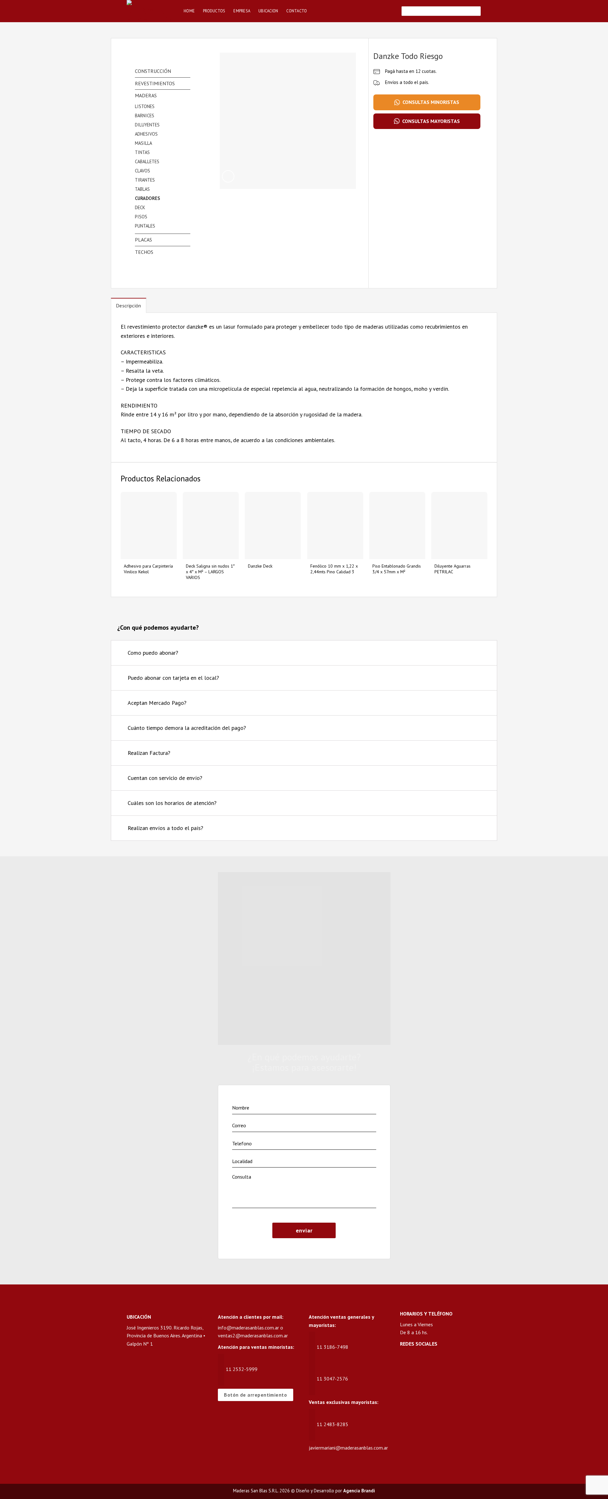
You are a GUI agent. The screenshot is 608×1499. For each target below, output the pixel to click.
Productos (214, 11)
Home (189, 11)
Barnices (144, 116)
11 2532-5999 (241, 1369)
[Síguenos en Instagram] (417, 1361)
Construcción (153, 71)
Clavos (142, 171)
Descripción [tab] (128, 305)
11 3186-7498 (332, 1347)
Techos (144, 252)
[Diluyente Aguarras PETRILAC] (459, 525)
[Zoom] (228, 176)
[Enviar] (475, 11)
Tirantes (145, 180)
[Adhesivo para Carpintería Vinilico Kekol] (149, 525)
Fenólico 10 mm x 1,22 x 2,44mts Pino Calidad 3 (334, 569)
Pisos (141, 217)
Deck (140, 207)
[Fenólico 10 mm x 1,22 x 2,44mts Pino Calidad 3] (335, 525)
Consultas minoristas (430, 102)
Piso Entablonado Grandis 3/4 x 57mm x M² (396, 569)
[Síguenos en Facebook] (405, 1361)
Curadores (147, 198)
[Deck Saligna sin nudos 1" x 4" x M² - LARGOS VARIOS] (211, 525)
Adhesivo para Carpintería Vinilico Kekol (148, 569)
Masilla (143, 143)
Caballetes (147, 161)
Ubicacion (268, 11)
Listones (145, 106)
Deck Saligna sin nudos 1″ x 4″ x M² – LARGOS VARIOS (210, 571)
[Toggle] (484, 653)
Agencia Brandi (359, 1491)
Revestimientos (155, 83)
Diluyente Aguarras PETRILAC (452, 569)
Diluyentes (147, 125)
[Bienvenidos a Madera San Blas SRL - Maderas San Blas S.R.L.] (150, 11)
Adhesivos (146, 134)
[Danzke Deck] (273, 525)
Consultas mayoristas (431, 121)
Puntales (145, 226)
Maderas (146, 95)
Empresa (241, 11)
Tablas (142, 189)
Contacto (296, 11)
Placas (143, 239)
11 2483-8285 (332, 1424)
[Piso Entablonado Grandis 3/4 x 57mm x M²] (397, 525)
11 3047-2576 (332, 1378)
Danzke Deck (260, 566)
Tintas (142, 152)
